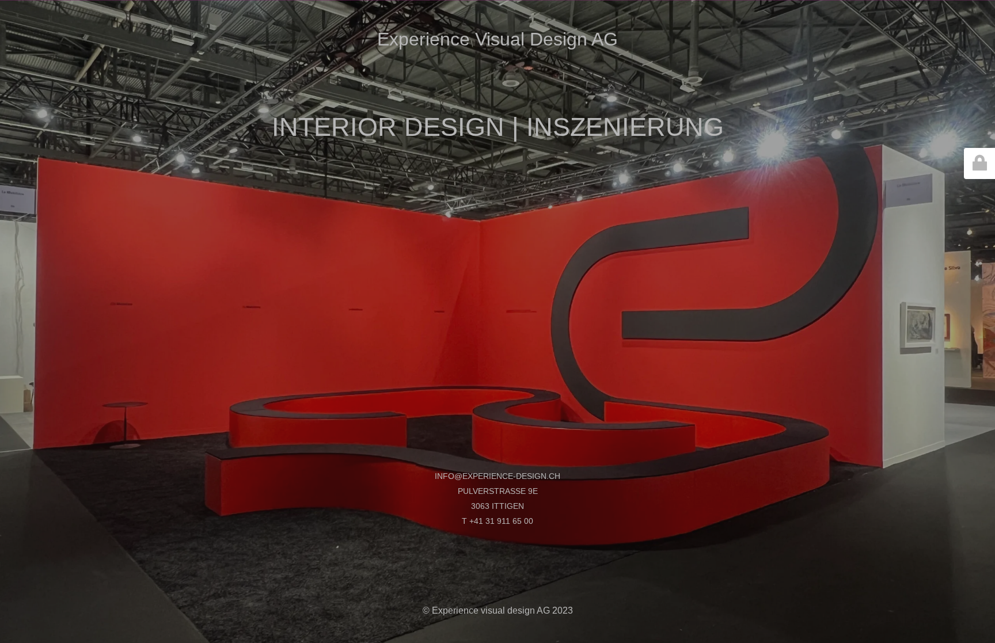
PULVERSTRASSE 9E (498, 491)
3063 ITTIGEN (497, 506)
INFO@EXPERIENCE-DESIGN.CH (497, 476)
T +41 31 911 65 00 (497, 521)
